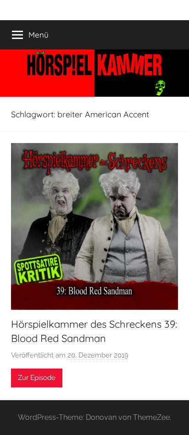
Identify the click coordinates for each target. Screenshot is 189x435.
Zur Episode (37, 378)
